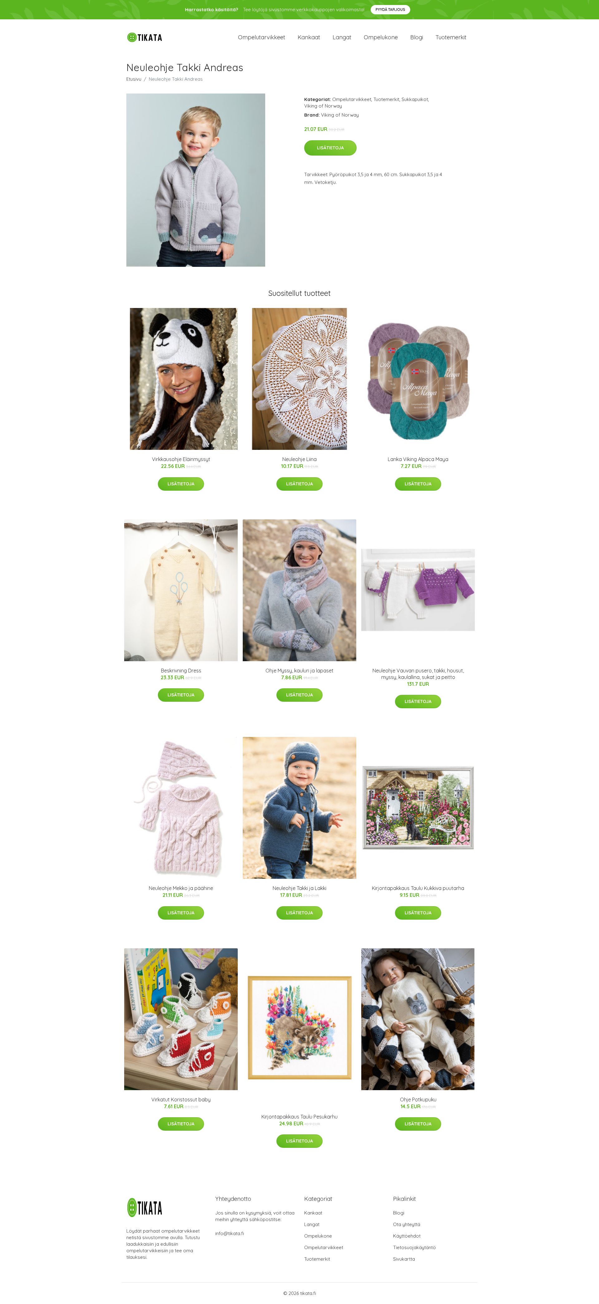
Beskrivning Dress (181, 670)
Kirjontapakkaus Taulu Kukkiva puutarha (418, 888)
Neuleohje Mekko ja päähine (181, 888)
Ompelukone (381, 37)
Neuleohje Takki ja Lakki (299, 888)
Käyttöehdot (407, 1236)
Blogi (416, 37)
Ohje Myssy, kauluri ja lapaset (299, 670)
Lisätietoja (330, 148)
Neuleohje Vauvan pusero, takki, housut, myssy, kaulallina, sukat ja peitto (418, 673)
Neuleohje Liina (299, 459)
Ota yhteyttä (406, 1224)
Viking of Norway (323, 106)
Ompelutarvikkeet (261, 37)
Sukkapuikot (415, 99)
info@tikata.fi (229, 1233)
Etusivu (133, 79)
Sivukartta (404, 1259)
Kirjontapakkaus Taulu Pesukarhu (299, 1117)
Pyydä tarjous (390, 9)
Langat (342, 37)
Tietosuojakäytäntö (414, 1247)
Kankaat (309, 37)
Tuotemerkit (451, 37)
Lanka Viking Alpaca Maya (418, 459)
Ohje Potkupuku (418, 1099)
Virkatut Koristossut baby (181, 1099)
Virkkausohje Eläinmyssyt (181, 459)
